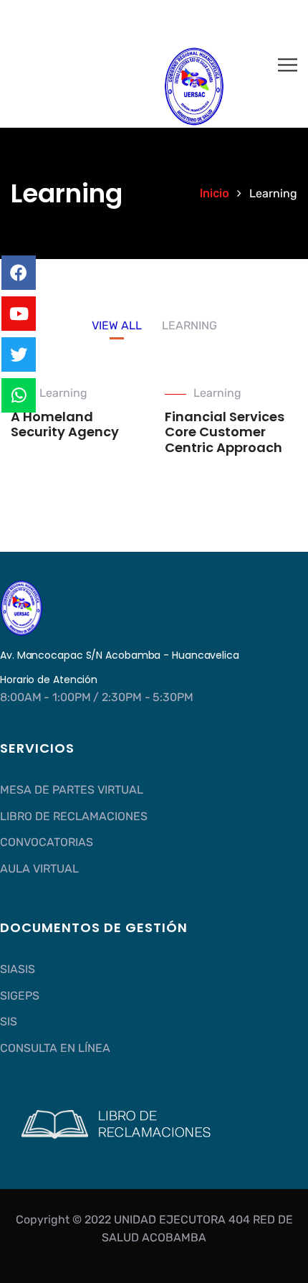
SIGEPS (19, 995)
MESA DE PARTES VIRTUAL (71, 789)
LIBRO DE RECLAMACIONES (74, 816)
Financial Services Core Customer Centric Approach (224, 432)
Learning (63, 393)
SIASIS (17, 969)
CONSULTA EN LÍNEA (55, 1048)
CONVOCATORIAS (46, 842)
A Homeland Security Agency (65, 424)
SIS (8, 1021)
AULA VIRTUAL (39, 868)
